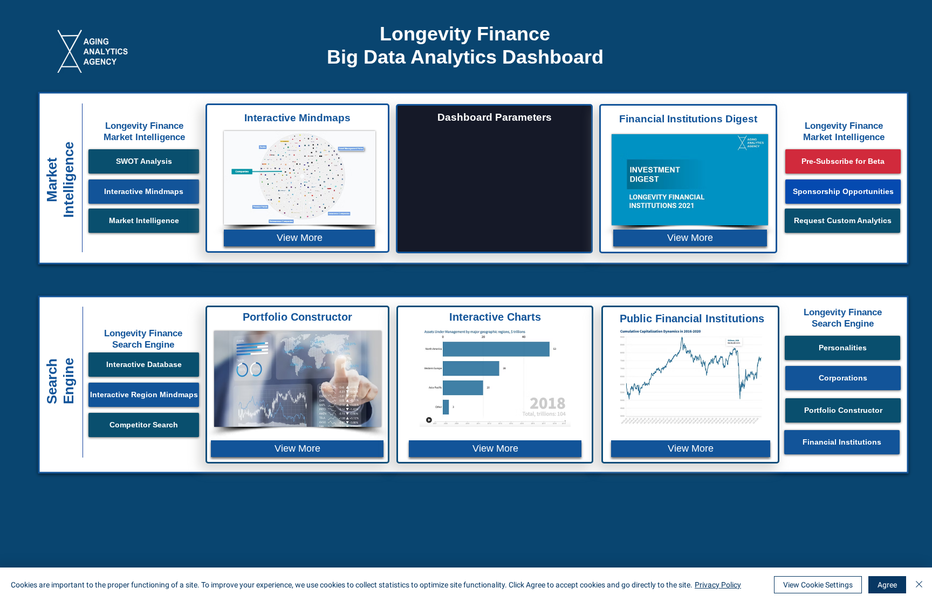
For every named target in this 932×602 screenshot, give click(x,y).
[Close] (919, 584)
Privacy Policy (718, 584)
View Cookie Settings (818, 584)
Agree (887, 584)
